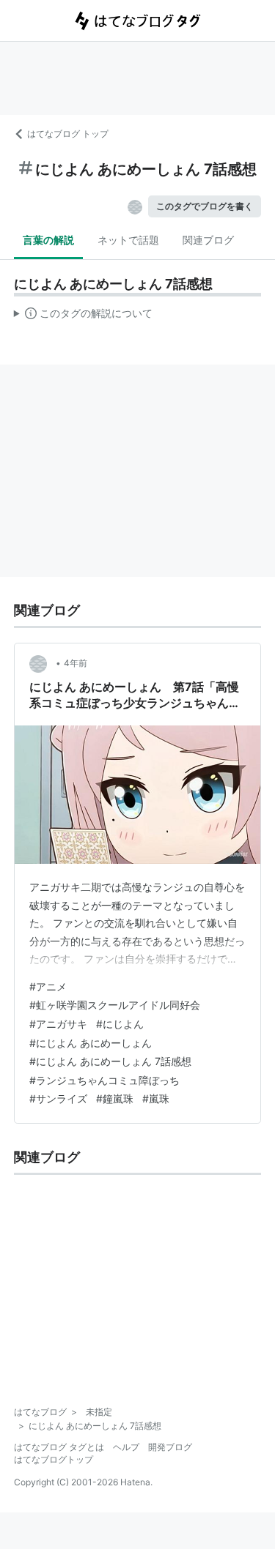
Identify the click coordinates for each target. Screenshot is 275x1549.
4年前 (75, 662)
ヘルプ (126, 1446)
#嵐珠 (155, 1098)
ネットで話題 (128, 240)
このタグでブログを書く (204, 206)
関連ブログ (208, 240)
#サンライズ (58, 1098)
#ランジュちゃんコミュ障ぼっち (104, 1080)
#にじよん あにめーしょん (90, 1043)
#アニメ (48, 986)
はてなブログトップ (53, 1459)
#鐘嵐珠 (114, 1098)
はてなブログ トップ (68, 133)
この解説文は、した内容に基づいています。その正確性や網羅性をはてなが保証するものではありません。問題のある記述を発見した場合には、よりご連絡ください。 (83, 316)
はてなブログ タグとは (59, 1446)
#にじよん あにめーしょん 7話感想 (110, 1061)
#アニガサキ (58, 1024)
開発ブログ (170, 1446)
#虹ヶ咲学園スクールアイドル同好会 (114, 1005)
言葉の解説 (48, 240)
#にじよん (120, 1024)
